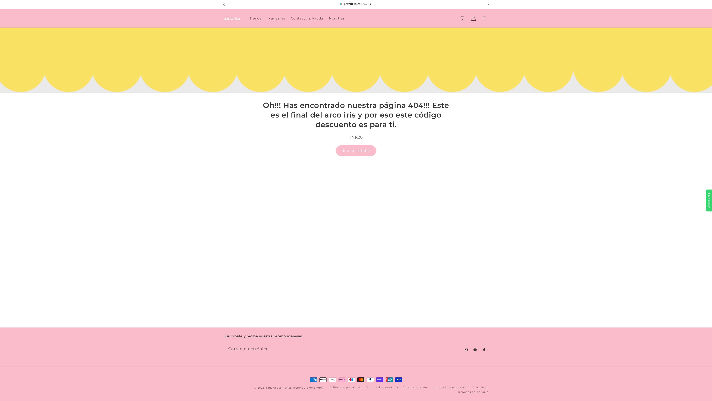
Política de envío (415, 387)
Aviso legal (481, 387)
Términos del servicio (473, 392)
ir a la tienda (356, 150)
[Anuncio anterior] (224, 4)
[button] (463, 18)
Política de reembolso (382, 387)
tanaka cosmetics (279, 387)
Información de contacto (450, 387)
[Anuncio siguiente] (488, 4)
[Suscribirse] (305, 348)
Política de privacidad (345, 387)
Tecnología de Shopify (309, 387)
